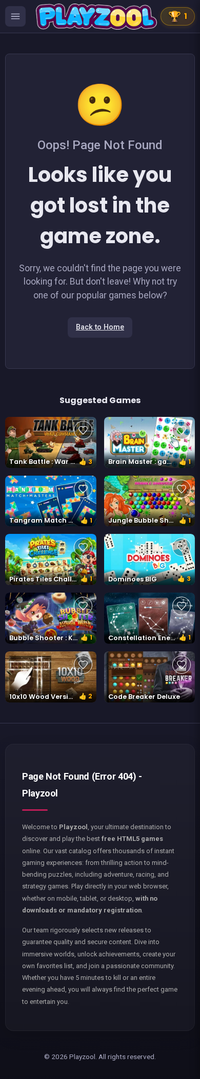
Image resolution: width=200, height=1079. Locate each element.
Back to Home (100, 327)
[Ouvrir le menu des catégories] (15, 16)
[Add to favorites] (83, 430)
